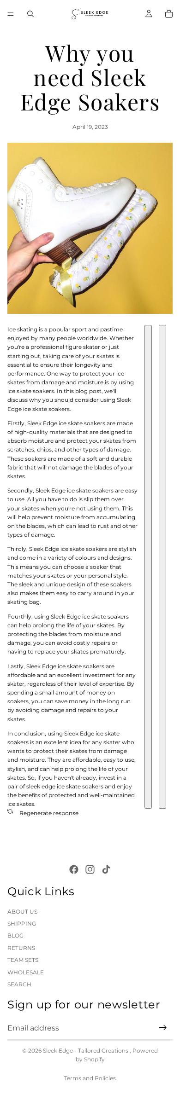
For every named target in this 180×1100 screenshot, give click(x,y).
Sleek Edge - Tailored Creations (86, 1050)
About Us (22, 911)
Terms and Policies (90, 1078)
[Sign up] (163, 1027)
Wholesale (25, 971)
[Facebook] (73, 868)
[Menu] (10, 13)
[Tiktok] (106, 868)
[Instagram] (90, 868)
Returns (21, 947)
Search (19, 984)
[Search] (30, 14)
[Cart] (169, 14)
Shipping (21, 923)
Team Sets (22, 959)
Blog (15, 935)
